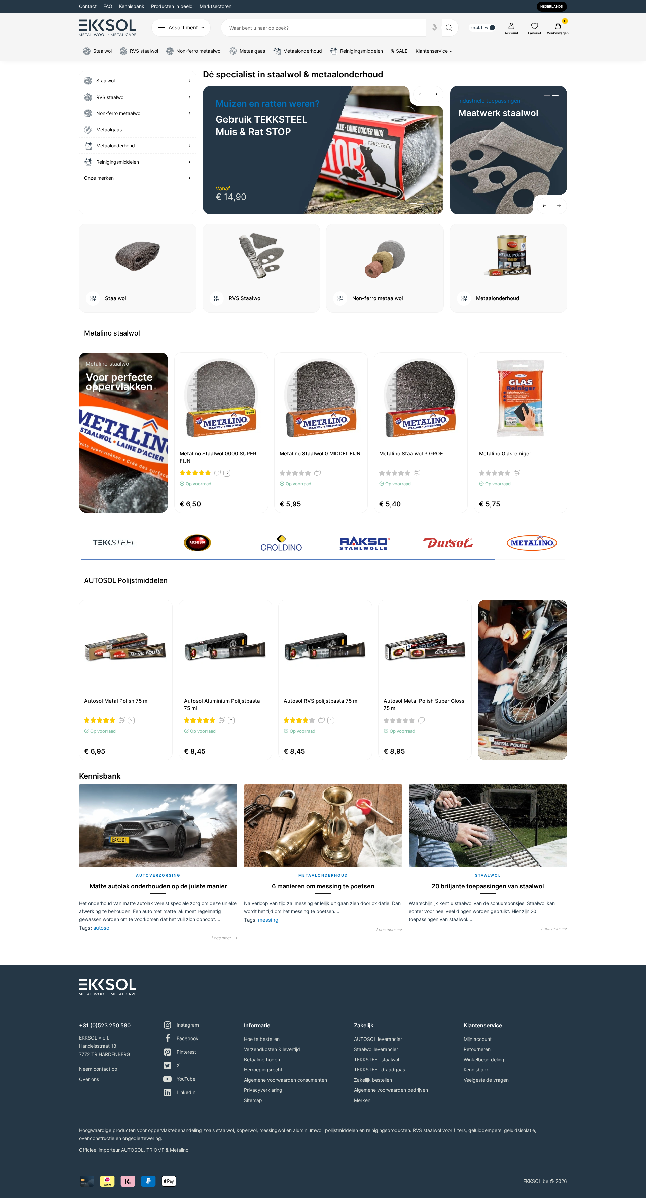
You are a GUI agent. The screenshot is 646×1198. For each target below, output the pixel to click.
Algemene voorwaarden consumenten (285, 1080)
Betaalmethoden (262, 1059)
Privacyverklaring (263, 1090)
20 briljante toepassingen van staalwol (488, 886)
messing (268, 920)
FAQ (107, 6)
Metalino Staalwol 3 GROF (411, 453)
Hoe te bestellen (262, 1039)
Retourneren (477, 1049)
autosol (102, 928)
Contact (88, 6)
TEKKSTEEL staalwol (376, 1059)
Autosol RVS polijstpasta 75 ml (321, 701)
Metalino (179, 1150)
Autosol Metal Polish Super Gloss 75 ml (424, 704)
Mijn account (478, 1039)
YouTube (186, 1079)
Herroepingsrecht (263, 1069)
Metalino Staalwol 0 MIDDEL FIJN (320, 453)
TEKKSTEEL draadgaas (379, 1069)
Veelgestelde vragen (486, 1080)
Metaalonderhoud (497, 298)
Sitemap (253, 1100)
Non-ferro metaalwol (377, 298)
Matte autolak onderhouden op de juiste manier (158, 886)
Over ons (89, 1079)
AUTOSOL (132, 1150)
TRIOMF (155, 1150)
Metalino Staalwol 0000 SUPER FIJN (218, 457)
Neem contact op (98, 1069)
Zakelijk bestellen (373, 1080)
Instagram (188, 1025)
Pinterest (186, 1052)
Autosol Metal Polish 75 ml (116, 701)
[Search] (434, 27)
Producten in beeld (172, 6)
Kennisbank (131, 6)
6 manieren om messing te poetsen (323, 886)
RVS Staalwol (245, 298)
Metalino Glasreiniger (505, 453)
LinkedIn (186, 1092)
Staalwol (115, 298)
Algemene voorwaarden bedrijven (391, 1090)
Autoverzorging (158, 875)
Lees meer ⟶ (224, 937)
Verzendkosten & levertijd (272, 1049)
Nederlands (551, 6)
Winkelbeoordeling (484, 1059)
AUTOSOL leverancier (378, 1039)
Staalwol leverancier (376, 1049)
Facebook (188, 1038)
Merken (362, 1100)
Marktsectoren (215, 6)
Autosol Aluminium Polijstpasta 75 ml (222, 704)
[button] (421, 94)
